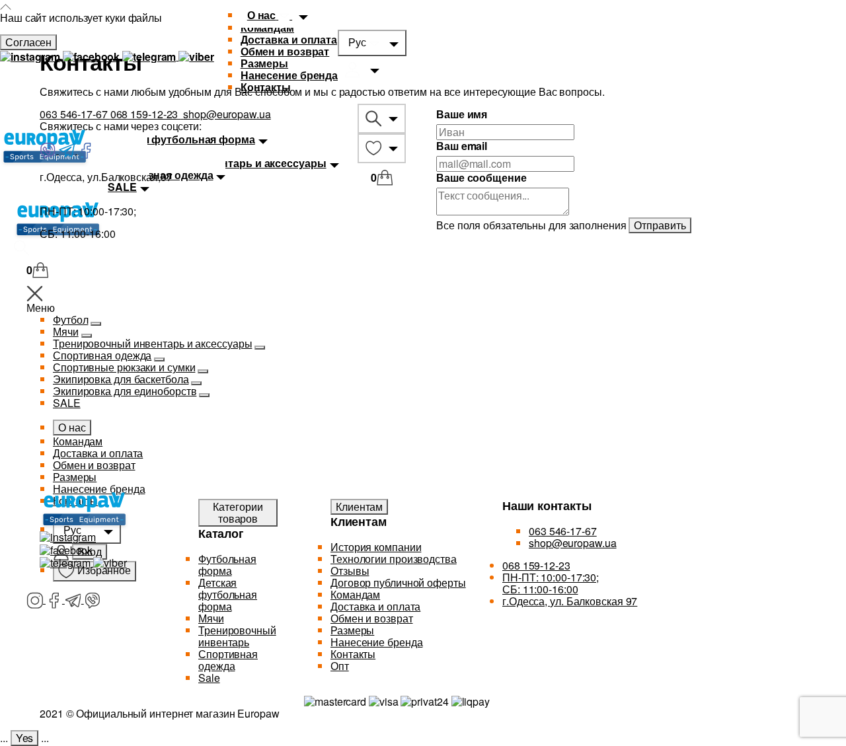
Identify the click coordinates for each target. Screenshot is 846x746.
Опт (339, 665)
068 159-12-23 (145, 114)
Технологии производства (393, 558)
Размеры (264, 63)
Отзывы (349, 570)
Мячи (211, 618)
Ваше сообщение (481, 178)
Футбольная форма (227, 564)
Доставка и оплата (289, 39)
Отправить (659, 225)
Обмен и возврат (285, 51)
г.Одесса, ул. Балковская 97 (569, 601)
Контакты (266, 86)
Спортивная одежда (228, 659)
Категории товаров (237, 512)
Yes (25, 737)
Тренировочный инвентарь (237, 636)
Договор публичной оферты (398, 582)
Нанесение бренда (289, 75)
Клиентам (359, 506)
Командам (355, 594)
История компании (375, 546)
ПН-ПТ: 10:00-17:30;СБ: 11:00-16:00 (550, 583)
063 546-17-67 (75, 114)
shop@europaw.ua (227, 114)
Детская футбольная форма (227, 594)
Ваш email (461, 146)
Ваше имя (461, 114)
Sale (209, 677)
